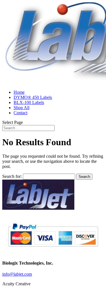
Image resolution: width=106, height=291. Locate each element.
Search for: (12, 176)
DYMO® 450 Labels (33, 97)
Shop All (21, 107)
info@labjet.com (17, 274)
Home (19, 92)
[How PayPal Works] (53, 249)
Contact (20, 112)
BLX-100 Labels (29, 102)
